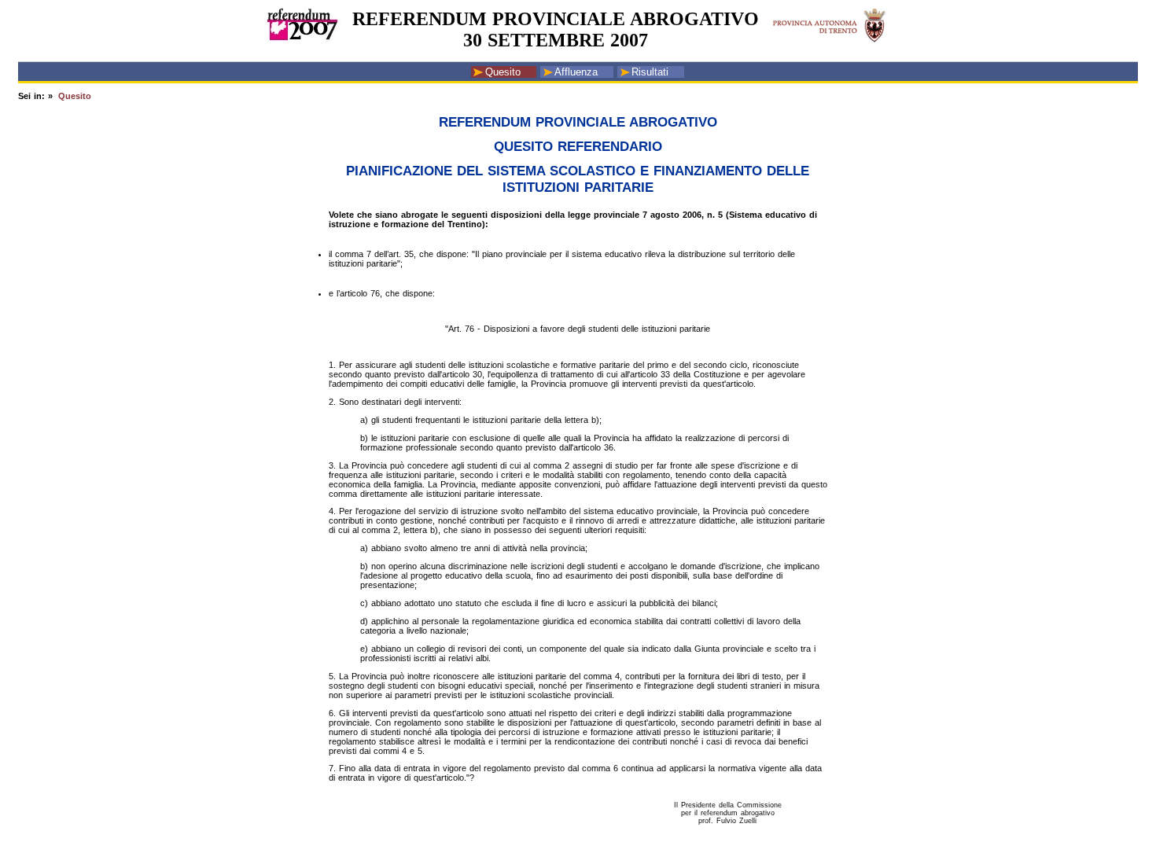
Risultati (649, 72)
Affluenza (576, 72)
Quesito (503, 72)
